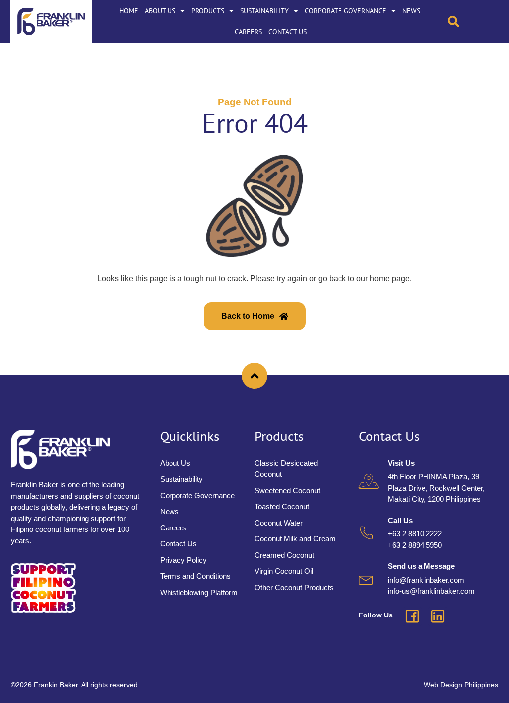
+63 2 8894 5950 (415, 545)
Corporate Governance (345, 10)
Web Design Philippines (461, 685)
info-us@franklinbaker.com (431, 591)
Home (128, 10)
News (411, 10)
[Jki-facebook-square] (412, 616)
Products (207, 10)
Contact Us (287, 31)
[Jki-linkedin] (437, 616)
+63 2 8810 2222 (415, 533)
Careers (248, 31)
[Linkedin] (493, 21)
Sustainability (264, 10)
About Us (160, 10)
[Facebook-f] (475, 21)
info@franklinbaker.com (426, 580)
